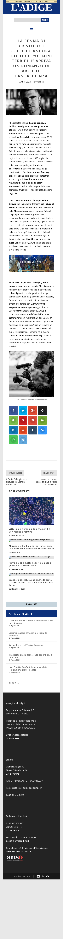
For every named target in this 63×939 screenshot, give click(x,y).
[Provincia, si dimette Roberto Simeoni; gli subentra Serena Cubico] (31, 557)
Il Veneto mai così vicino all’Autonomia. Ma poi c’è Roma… (31, 622)
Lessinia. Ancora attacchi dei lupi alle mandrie (28, 634)
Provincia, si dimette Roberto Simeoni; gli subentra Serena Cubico (30, 564)
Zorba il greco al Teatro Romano (26, 645)
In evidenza (38, 81)
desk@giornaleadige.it (17, 840)
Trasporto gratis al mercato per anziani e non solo (30, 656)
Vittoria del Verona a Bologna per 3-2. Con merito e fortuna (30, 530)
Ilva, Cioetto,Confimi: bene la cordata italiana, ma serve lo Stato (28, 668)
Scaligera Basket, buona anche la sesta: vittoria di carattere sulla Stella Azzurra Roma (31, 582)
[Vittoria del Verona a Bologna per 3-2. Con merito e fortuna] (31, 511)
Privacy (26, 876)
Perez (17, 738)
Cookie (17, 876)
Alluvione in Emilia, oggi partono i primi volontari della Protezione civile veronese (31, 547)
